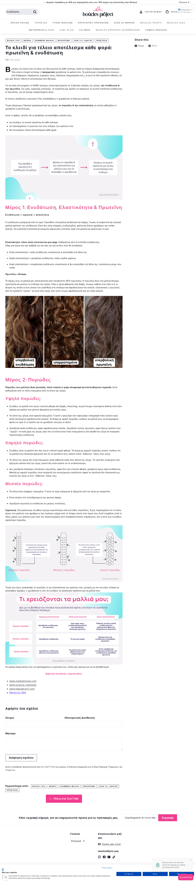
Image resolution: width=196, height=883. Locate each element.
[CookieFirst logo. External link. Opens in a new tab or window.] (3, 870)
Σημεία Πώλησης (156, 30)
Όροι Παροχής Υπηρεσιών (106, 767)
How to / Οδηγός (83, 40)
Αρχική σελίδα (20, 23)
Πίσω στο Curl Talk (66, 798)
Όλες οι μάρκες (124, 23)
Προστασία (101, 40)
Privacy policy (107, 868)
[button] (185, 9)
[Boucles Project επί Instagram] (99, 857)
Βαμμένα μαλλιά (44, 40)
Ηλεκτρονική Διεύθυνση (80, 717)
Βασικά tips (13, 40)
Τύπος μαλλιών (63, 23)
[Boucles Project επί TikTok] (113, 857)
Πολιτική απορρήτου (78, 767)
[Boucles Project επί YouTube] (109, 857)
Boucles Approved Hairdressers (118, 30)
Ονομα (9, 717)
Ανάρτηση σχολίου (21, 757)
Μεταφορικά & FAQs (42, 30)
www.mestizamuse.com (23, 681)
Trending (41, 23)
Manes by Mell (17, 692)
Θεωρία (27, 40)
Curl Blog (67, 30)
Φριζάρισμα (64, 40)
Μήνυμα (10, 733)
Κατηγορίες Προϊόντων (93, 23)
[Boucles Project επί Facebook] (104, 857)
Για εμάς (85, 30)
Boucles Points (151, 23)
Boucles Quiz (176, 23)
